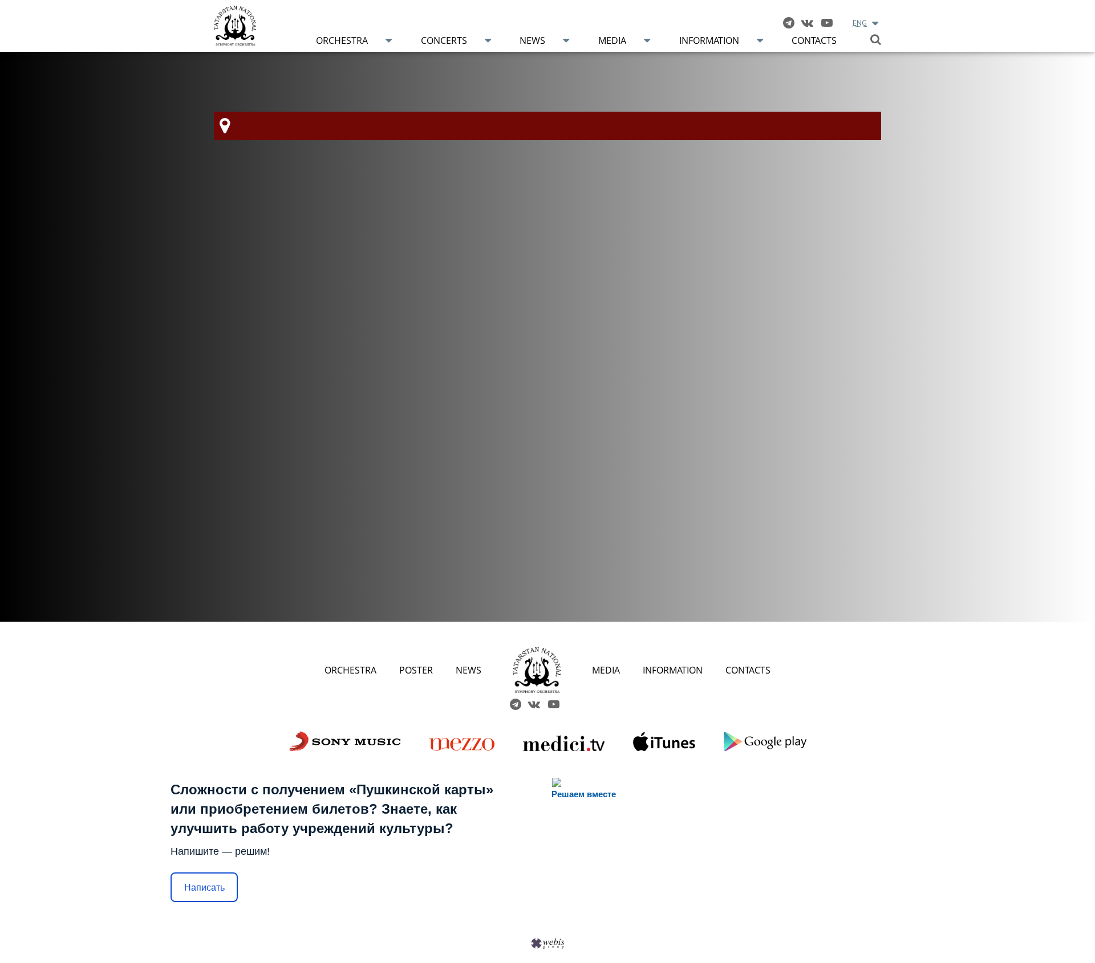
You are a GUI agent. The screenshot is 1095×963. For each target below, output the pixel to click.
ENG (860, 23)
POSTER (416, 670)
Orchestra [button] (342, 40)
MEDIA (606, 670)
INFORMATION (673, 670)
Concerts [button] (444, 40)
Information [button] (709, 40)
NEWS (468, 670)
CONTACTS (747, 670)
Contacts (814, 40)
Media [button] (612, 40)
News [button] (532, 40)
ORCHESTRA (350, 670)
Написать (204, 887)
